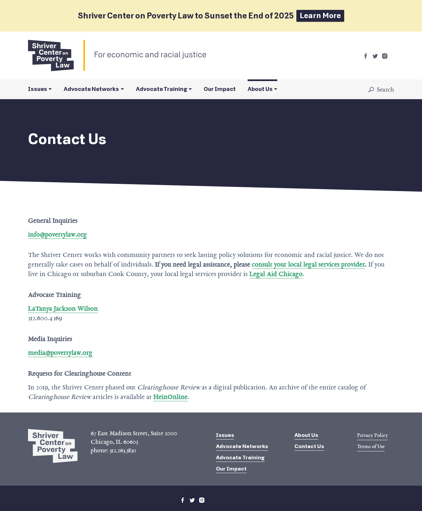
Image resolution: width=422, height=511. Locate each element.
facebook (365, 56)
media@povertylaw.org (60, 352)
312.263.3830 (122, 450)
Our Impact (220, 89)
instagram (384, 56)
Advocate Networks (91, 89)
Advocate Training (161, 89)
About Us (260, 89)
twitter (375, 56)
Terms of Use (371, 446)
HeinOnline (170, 396)
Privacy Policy (372, 435)
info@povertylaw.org (57, 234)
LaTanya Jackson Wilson (63, 308)
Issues (37, 89)
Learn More (320, 15)
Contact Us (309, 446)
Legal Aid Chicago (276, 273)
